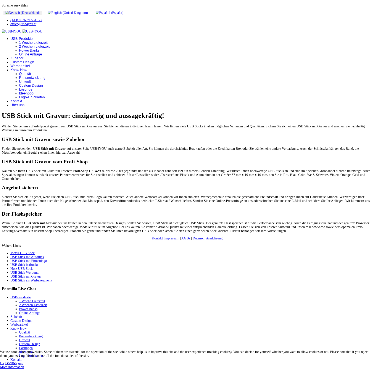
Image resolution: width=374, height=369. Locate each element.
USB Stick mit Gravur (25, 276)
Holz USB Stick (21, 268)
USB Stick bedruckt (24, 265)
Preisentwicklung (32, 78)
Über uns (17, 105)
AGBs (186, 238)
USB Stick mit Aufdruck (27, 257)
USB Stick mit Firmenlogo (28, 261)
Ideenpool (26, 93)
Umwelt (25, 81)
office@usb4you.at (23, 24)
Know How (18, 70)
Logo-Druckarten (32, 97)
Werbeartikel (20, 66)
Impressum (172, 238)
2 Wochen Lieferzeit (34, 46)
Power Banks (29, 50)
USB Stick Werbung (24, 272)
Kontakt (16, 101)
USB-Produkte (21, 39)
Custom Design (22, 62)
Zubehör (16, 58)
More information (12, 367)
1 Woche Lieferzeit (33, 42)
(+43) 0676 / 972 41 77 (26, 20)
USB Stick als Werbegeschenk (31, 280)
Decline (10, 363)
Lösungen (26, 89)
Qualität (25, 74)
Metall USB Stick (22, 253)
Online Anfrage (30, 54)
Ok (2, 363)
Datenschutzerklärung (207, 238)
